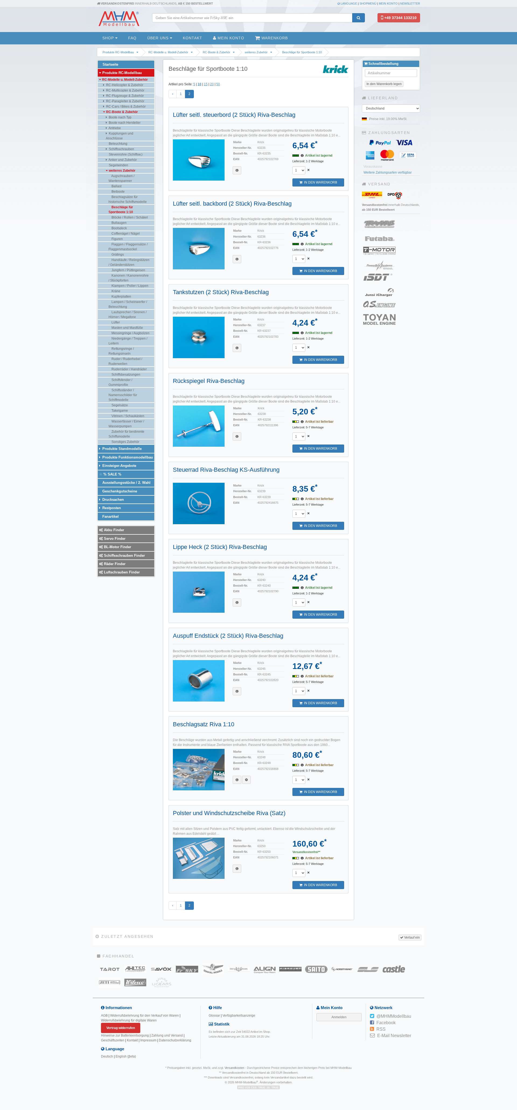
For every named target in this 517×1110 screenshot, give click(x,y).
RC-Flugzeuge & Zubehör (124, 96)
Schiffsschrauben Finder (124, 556)
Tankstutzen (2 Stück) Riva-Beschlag (221, 292)
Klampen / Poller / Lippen (129, 286)
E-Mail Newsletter (394, 1035)
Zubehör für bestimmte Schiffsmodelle (126, 434)
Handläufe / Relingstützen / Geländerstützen (129, 262)
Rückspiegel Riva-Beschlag (208, 381)
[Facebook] (372, 1023)
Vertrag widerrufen (120, 1028)
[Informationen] (237, 170)
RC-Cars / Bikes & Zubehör (125, 106)
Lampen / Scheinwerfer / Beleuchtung (128, 304)
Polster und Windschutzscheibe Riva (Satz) (229, 813)
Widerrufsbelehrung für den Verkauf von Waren (144, 1015)
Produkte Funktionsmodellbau (127, 457)
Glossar (214, 1015)
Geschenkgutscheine (119, 491)
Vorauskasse (373, 166)
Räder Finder (114, 564)
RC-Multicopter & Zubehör (124, 90)
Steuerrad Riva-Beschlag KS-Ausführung (226, 469)
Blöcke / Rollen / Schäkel (129, 217)
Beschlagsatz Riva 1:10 (203, 724)
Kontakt (192, 38)
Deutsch (107, 1056)
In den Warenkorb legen (384, 84)
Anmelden (339, 1017)
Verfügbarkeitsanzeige (238, 1015)
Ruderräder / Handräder (129, 369)
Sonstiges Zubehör (125, 442)
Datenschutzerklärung (175, 1040)
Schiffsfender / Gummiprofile (120, 382)
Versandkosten (234, 1067)
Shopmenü (367, 3)
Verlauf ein (411, 937)
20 (212, 84)
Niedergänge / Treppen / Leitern (128, 341)
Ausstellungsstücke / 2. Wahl (126, 483)
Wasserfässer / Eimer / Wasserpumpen (126, 424)
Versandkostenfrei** (306, 852)
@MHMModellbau (393, 1016)
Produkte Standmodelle (121, 449)
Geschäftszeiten (112, 1040)
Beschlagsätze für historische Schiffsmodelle (128, 199)
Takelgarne (119, 411)
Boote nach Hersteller (124, 123)
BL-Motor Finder (117, 547)
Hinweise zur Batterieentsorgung (125, 1035)
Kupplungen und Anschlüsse (119, 136)
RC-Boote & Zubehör (216, 52)
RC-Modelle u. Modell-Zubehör (168, 52)
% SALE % (111, 474)
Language (348, 3)
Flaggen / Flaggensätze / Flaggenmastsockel (128, 246)
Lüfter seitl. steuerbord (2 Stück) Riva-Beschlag (234, 114)
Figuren (117, 239)
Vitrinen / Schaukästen (127, 416)
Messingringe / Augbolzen (130, 333)
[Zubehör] (246, 780)
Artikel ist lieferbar (319, 422)
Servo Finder (114, 539)
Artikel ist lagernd (318, 155)
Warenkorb (274, 38)
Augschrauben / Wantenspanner (121, 178)
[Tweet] (372, 1016)
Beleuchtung (117, 144)
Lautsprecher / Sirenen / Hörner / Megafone (127, 314)
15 (206, 84)
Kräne (115, 291)
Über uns (158, 38)
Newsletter (410, 3)
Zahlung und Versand (167, 1035)
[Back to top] (512, 998)
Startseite (110, 64)
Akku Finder (113, 530)
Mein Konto (388, 3)
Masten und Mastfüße (127, 328)
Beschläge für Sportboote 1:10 (302, 52)
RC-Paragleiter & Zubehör (124, 101)
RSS (381, 1029)
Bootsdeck (119, 228)
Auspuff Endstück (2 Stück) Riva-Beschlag (228, 635)
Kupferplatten (121, 296)
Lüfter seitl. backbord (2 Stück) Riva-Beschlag (232, 203)
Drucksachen (112, 500)
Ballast (116, 186)
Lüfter (115, 322)
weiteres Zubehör (256, 52)
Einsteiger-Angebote (118, 466)
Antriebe (114, 128)
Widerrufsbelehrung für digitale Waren (129, 1020)
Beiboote (118, 191)
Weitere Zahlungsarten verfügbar (388, 172)
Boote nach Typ (119, 117)
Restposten (111, 508)
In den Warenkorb (319, 182)
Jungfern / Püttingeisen (128, 270)
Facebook (386, 1022)
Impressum (148, 1040)
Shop (108, 38)
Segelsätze (119, 405)
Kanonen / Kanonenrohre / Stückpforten (129, 278)
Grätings (117, 254)
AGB (104, 1015)
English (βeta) (126, 1056)
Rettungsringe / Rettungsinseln (121, 351)
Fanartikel (110, 517)
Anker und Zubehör (122, 160)
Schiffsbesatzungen (125, 374)
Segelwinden (118, 165)
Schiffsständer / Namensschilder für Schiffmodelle (123, 395)
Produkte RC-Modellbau (118, 52)
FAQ (132, 38)
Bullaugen (119, 223)
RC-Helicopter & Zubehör (124, 85)
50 (218, 84)
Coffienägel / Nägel (125, 233)
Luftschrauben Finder (121, 572)
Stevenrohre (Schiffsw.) (125, 154)
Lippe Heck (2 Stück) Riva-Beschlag (220, 547)
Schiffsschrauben (121, 149)
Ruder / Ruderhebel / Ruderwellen (125, 361)
